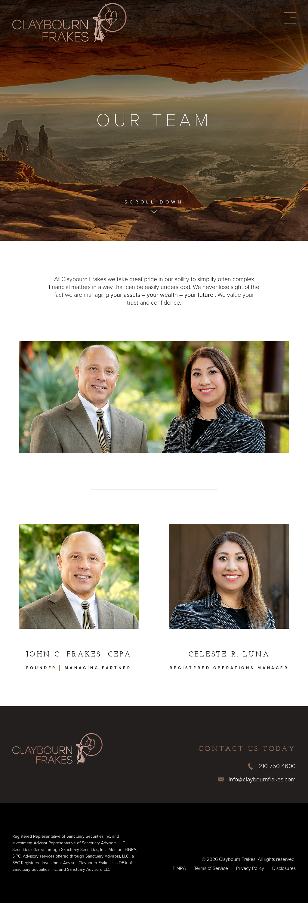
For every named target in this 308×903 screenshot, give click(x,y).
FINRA (179, 868)
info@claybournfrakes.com (262, 779)
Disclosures (284, 868)
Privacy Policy (250, 868)
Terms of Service (211, 868)
